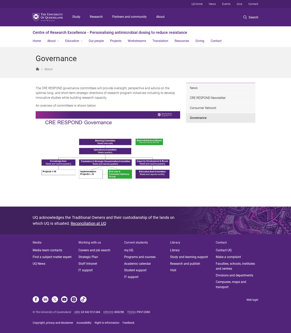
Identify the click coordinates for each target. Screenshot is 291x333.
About (160, 17)
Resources (182, 41)
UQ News (39, 264)
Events (226, 4)
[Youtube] (64, 300)
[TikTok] (83, 300)
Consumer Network (203, 108)
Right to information (107, 322)
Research (96, 17)
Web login (252, 299)
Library (175, 250)
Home (37, 41)
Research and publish (185, 264)
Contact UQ (224, 250)
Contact (253, 4)
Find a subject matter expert (52, 257)
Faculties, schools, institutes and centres (235, 266)
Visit (173, 270)
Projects (115, 41)
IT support (85, 270)
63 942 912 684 (90, 312)
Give (239, 4)
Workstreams (137, 41)
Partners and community (129, 17)
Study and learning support (189, 257)
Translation (160, 41)
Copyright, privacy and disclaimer (53, 322)
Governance (198, 118)
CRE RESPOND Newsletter (208, 98)
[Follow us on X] (55, 300)
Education (72, 41)
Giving (199, 41)
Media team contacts (47, 250)
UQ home (197, 4)
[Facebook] (36, 300)
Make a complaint (228, 257)
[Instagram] (74, 300)
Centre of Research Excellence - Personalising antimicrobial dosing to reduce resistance (110, 32)
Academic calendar (137, 264)
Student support (135, 270)
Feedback (128, 322)
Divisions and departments (234, 275)
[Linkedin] (45, 300)
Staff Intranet (87, 264)
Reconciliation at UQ (88, 223)
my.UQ (128, 250)
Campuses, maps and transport (231, 284)
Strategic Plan (88, 257)
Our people (96, 41)
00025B (119, 312)
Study (76, 17)
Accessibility (83, 322)
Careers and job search (94, 250)
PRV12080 (143, 312)
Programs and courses (140, 257)
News (212, 4)
